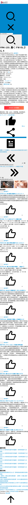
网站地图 (8, 493)
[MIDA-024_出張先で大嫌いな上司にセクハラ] (2, 427)
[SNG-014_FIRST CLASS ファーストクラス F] (2, 398)
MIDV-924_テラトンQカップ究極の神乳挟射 (11, 344)
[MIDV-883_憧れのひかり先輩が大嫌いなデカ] (2, 371)
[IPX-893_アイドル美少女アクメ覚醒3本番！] (2, 217)
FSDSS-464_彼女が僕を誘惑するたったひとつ (12, 243)
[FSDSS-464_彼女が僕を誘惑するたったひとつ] (2, 240)
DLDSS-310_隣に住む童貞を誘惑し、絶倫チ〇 (12, 266)
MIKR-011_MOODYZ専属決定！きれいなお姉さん (13, 290)
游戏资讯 (2, 8)
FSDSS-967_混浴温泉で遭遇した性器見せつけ (12, 319)
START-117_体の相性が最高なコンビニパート (12, 193)
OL (9, 72)
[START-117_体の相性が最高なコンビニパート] (2, 191)
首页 (1, 4)
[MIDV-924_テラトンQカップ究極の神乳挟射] (2, 342)
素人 (9, 84)
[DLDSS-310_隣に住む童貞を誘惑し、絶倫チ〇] (2, 264)
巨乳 (7, 84)
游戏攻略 (2, 6)
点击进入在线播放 (14, 108)
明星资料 (2, 10)
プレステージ (8, 80)
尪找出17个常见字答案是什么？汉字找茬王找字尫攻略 (14, 489)
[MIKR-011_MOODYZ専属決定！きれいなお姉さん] (2, 288)
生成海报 (24, 137)
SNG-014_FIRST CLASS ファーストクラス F (12, 401)
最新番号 (16, 53)
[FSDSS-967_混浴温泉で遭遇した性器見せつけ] (2, 317)
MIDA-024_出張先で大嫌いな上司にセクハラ (11, 429)
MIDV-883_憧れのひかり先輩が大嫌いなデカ (11, 373)
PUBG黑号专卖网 (13, 491)
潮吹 (4, 84)
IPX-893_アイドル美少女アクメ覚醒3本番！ (11, 219)
